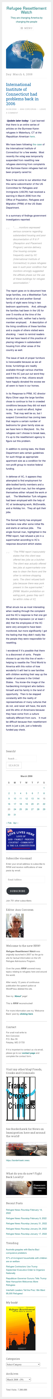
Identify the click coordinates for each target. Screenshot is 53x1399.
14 (38, 798)
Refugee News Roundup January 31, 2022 (26, 1223)
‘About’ (17, 996)
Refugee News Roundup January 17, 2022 (26, 1233)
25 (20, 809)
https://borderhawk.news (18, 1160)
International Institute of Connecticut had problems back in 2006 (22, 94)
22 (44, 803)
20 (32, 803)
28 (38, 809)
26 (26, 809)
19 (26, 803)
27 (32, 809)
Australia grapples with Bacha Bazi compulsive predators (22, 1251)
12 (26, 798)
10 (15, 798)
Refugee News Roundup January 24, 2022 (26, 1228)
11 (20, 798)
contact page (28, 1053)
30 (9, 814)
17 (15, 803)
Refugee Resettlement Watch (26, 10)
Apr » (15, 822)
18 (20, 803)
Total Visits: (12, 1389)
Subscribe (17, 891)
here (32, 136)
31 (15, 814)
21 (38, 803)
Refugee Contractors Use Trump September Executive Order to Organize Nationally (25, 1270)
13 (32, 798)
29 (44, 809)
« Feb (8, 822)
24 (15, 809)
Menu (28, 28)
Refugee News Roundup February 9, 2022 (26, 1218)
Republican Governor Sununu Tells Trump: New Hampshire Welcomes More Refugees (26, 1281)
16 (9, 803)
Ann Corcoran (28, 109)
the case (38, 144)
